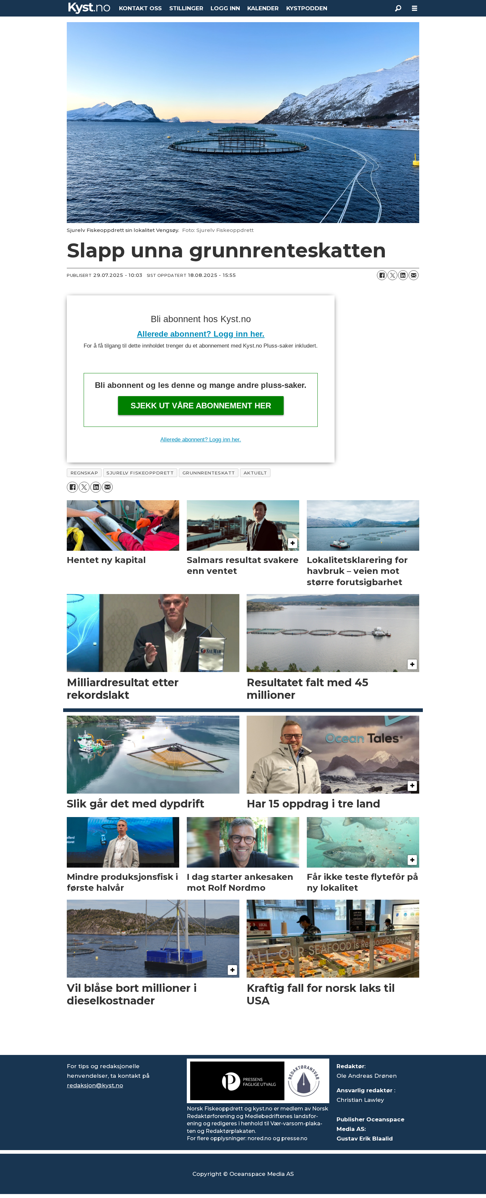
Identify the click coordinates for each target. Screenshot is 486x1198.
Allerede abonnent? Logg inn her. (200, 333)
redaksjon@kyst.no (95, 1085)
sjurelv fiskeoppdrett (140, 472)
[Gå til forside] (89, 8)
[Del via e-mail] (414, 275)
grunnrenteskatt (208, 472)
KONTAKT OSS (140, 8)
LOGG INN (225, 8)
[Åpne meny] (414, 8)
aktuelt (255, 472)
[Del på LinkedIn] (403, 275)
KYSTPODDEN (306, 8)
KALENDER (263, 8)
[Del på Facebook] (382, 275)
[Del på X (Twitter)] (392, 275)
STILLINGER (186, 8)
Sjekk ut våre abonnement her (201, 405)
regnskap (84, 472)
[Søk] (398, 8)
